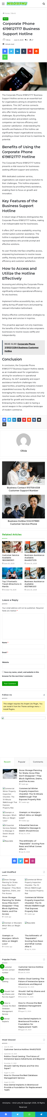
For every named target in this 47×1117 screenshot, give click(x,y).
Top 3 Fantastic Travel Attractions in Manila (12, 584)
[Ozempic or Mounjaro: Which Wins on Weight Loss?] (10, 816)
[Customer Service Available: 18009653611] (12, 547)
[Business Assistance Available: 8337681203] (35, 573)
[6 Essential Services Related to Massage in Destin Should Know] (10, 831)
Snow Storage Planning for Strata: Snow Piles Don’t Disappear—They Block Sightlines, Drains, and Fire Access (30, 776)
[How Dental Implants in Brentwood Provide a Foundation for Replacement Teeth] (9, 1022)
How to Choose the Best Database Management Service (30, 1006)
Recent (7, 762)
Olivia (8, 40)
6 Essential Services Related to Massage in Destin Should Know (30, 828)
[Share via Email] (39, 420)
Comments (38, 762)
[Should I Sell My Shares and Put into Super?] (9, 995)
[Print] (4, 424)
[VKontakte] (34, 420)
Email (5, 652)
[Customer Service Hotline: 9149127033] (9, 971)
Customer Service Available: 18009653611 (10, 557)
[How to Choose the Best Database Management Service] (9, 1009)
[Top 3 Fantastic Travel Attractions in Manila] (12, 573)
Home (7, 13)
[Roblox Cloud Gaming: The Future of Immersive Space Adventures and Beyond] (9, 982)
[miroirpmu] (17, 3)
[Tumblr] (19, 420)
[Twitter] (9, 420)
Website (5, 662)
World (13, 13)
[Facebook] (4, 420)
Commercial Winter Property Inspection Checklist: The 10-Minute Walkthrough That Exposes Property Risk (31, 794)
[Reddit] (29, 420)
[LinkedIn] (14, 420)
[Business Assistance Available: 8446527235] (35, 547)
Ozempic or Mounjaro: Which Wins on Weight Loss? (30, 815)
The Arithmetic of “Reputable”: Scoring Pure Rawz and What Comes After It (34, 941)
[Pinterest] (24, 420)
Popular (21, 762)
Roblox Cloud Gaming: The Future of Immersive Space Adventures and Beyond (31, 981)
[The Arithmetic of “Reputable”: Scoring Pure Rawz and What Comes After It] (10, 844)
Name (5, 642)
